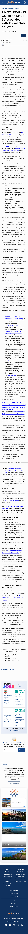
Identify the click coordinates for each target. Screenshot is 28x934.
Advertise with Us (14, 896)
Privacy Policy (10, 921)
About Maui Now (14, 890)
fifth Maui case (12, 360)
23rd (17, 132)
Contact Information (14, 893)
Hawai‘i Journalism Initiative (7, 884)
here (7, 146)
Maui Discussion (8, 876)
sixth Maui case (12, 375)
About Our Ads (17, 921)
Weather (8, 869)
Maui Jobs (7, 881)
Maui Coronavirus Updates (10, 8)
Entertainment (20, 869)
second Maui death (13, 325)
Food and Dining (20, 876)
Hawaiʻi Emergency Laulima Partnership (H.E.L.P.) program (13, 598)
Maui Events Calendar (20, 879)
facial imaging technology (12, 500)
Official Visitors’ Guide (20, 881)
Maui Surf (7, 871)
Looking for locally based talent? (14, 729)
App (14, 900)
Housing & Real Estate (7, 879)
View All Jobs (20, 685)
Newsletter (14, 903)
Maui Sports (20, 871)
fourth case (11, 342)
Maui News (7, 867)
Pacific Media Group (18, 918)
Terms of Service (14, 906)
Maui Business (20, 867)
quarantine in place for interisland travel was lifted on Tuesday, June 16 (13, 470)
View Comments (14, 783)
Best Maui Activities (20, 874)
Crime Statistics (8, 874)
